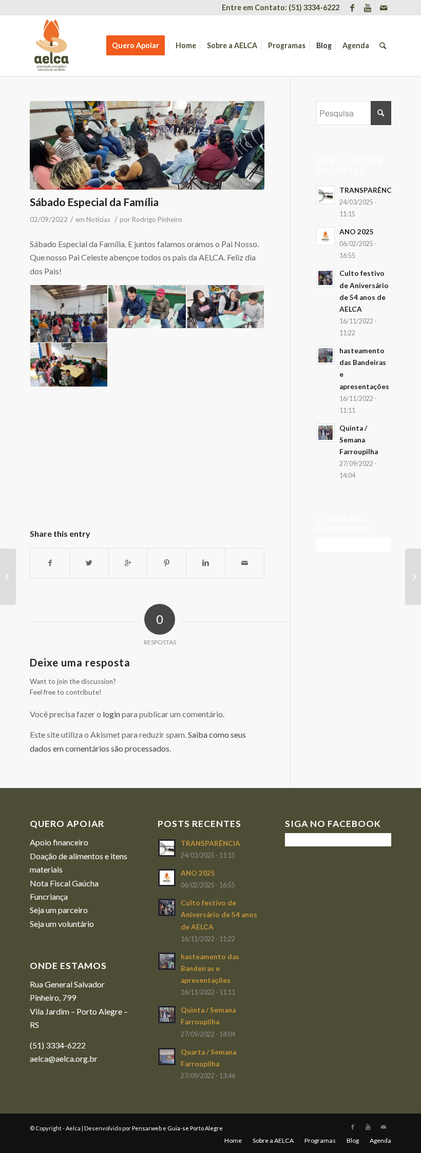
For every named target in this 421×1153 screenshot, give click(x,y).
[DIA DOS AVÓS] (8, 577)
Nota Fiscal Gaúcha (64, 883)
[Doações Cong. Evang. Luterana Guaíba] (413, 577)
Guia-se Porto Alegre (195, 1128)
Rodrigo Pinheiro (157, 219)
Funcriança (49, 896)
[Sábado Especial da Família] (147, 145)
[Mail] (383, 7)
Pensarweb (147, 1128)
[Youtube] (367, 7)
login (111, 714)
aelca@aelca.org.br (64, 1058)
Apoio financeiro (59, 842)
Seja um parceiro (59, 910)
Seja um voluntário (62, 923)
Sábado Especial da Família (94, 201)
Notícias (98, 219)
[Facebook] (352, 7)
